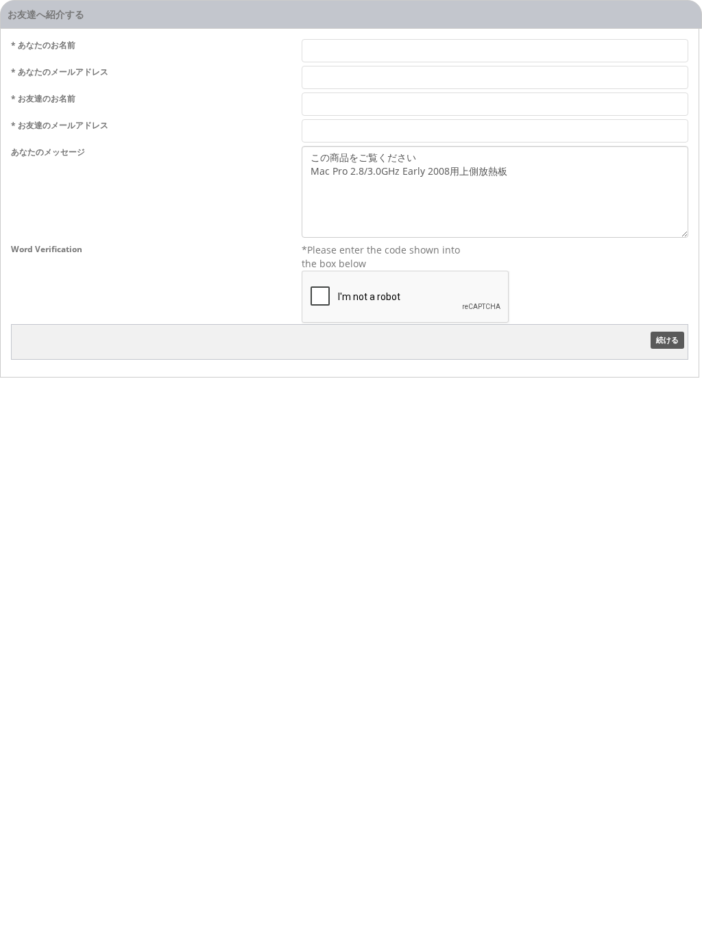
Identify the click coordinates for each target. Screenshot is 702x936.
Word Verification (46, 249)
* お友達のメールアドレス (59, 125)
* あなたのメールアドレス (59, 71)
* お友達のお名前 (43, 98)
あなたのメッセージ (48, 152)
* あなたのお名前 (43, 45)
